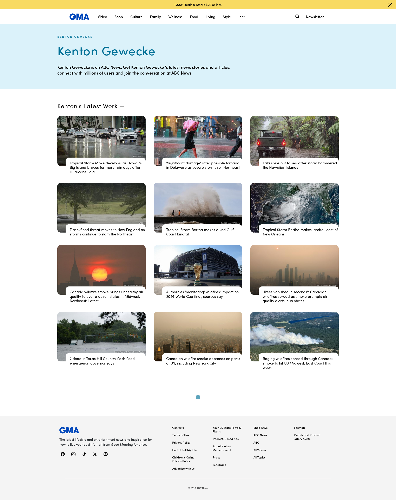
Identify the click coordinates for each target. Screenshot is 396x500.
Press (216, 457)
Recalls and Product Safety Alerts (307, 437)
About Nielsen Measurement (221, 448)
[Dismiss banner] (390, 4)
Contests (178, 427)
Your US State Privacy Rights (226, 429)
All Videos (259, 450)
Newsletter (315, 16)
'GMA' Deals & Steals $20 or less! (198, 4)
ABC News (260, 435)
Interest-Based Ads (226, 439)
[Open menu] (242, 16)
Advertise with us (183, 468)
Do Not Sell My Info (184, 450)
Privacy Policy (181, 442)
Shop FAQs (260, 427)
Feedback (219, 465)
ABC (256, 442)
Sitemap (299, 427)
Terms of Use (180, 435)
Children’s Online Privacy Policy (183, 459)
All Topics (259, 457)
